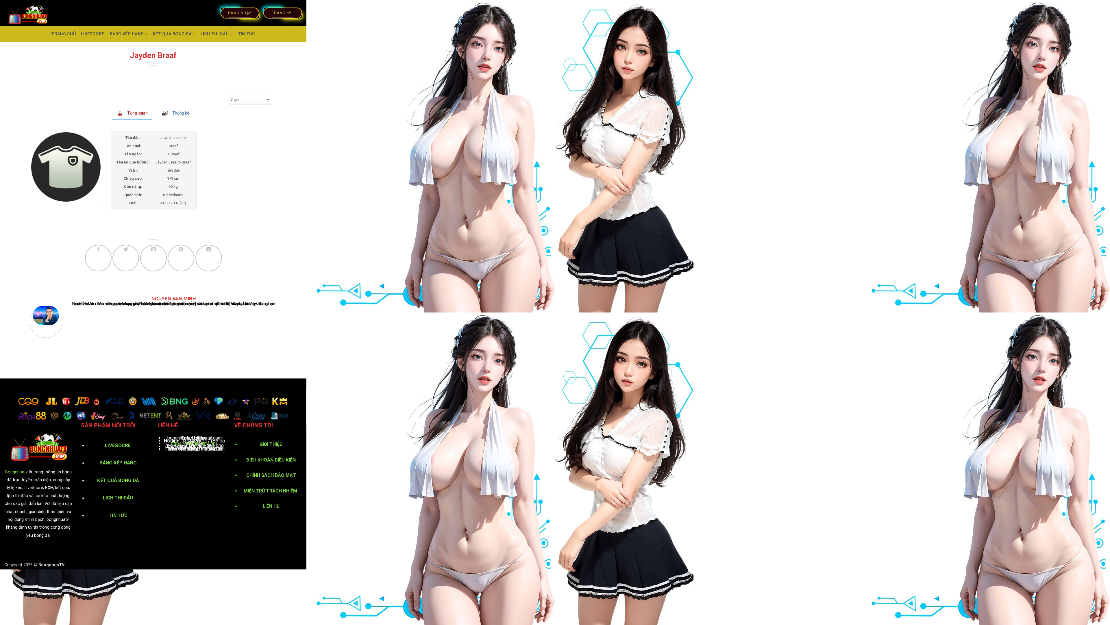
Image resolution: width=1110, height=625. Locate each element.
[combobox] (250, 99)
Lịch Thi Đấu (215, 34)
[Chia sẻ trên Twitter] (125, 258)
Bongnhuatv (16, 472)
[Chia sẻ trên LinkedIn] (208, 258)
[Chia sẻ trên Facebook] (98, 258)
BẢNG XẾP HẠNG (127, 34)
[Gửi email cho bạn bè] (153, 258)
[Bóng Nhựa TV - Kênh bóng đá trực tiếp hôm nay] (41, 13)
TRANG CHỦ (63, 34)
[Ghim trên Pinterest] (181, 258)
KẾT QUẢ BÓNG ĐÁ (172, 34)
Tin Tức (246, 34)
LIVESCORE (93, 34)
